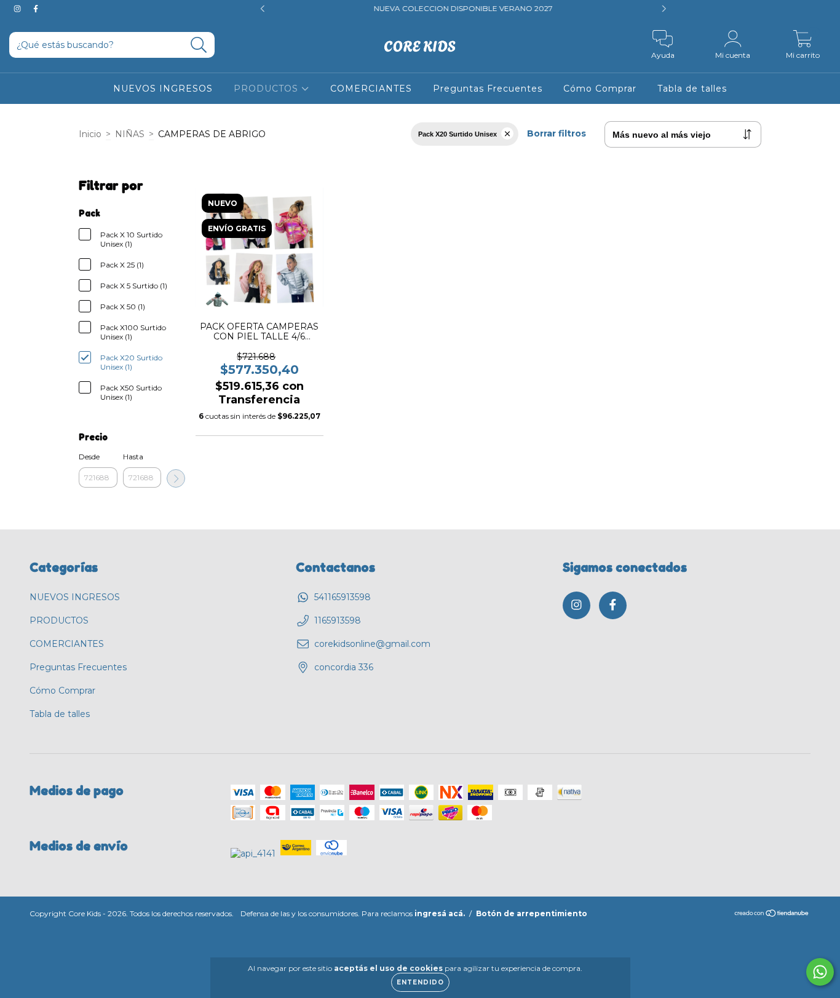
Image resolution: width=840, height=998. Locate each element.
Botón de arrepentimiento (531, 913)
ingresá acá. (439, 913)
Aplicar (176, 478)
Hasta (133, 456)
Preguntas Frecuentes (487, 88)
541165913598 (342, 597)
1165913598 (337, 620)
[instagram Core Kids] (18, 8)
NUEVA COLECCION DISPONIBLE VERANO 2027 (435, 8)
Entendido (420, 982)
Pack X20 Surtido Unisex (457, 134)
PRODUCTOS (267, 88)
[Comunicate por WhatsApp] (820, 972)
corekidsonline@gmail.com (372, 643)
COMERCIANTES (371, 88)
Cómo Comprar (599, 88)
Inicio (90, 134)
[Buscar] (198, 45)
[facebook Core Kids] (36, 8)
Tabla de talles (692, 88)
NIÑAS (130, 134)
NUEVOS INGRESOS (163, 88)
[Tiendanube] (772, 914)
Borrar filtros (556, 133)
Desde (89, 456)
